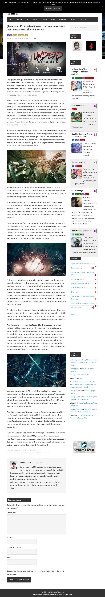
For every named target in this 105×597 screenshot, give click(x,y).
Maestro (86, 375)
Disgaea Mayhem (78, 162)
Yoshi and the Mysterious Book (80, 283)
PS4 (8, 35)
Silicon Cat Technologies (57, 592)
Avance (15, 450)
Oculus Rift (21, 35)
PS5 (73, 78)
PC (11, 35)
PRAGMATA (74, 307)
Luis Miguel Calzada (76, 375)
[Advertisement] (87, 333)
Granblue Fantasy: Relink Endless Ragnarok (81, 135)
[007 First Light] (77, 202)
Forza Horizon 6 (76, 288)
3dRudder (16, 452)
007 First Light (77, 190)
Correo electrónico (14, 547)
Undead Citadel (45, 452)
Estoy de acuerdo (53, 9)
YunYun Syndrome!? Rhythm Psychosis (82, 303)
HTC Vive (15, 35)
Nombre (10, 537)
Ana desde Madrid (75, 382)
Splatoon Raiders (78, 105)
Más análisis (74, 314)
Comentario (11, 513)
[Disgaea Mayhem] (77, 174)
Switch (86, 78)
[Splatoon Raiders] (77, 117)
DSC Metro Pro (46, 594)
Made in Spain (37, 452)
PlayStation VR (35, 450)
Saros (73, 292)
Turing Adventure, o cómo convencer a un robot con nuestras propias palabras (83, 362)
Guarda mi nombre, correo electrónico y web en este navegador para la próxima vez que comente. (35, 572)
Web (8, 558)
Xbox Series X (78, 78)
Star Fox (73, 279)
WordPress (65, 594)
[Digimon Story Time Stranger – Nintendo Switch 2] (77, 86)
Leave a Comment (33, 38)
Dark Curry (22, 452)
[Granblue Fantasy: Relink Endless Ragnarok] (77, 148)
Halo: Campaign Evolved (81, 230)
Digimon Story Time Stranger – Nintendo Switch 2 (79, 71)
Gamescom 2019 (30, 452)
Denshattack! (75, 268)
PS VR (26, 35)
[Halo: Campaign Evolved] (77, 242)
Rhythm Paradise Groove (78, 264)
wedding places (74, 369)
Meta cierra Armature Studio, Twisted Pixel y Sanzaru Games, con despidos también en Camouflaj (83, 384)
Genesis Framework (57, 594)
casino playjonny (75, 360)
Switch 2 (92, 78)
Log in (70, 594)
